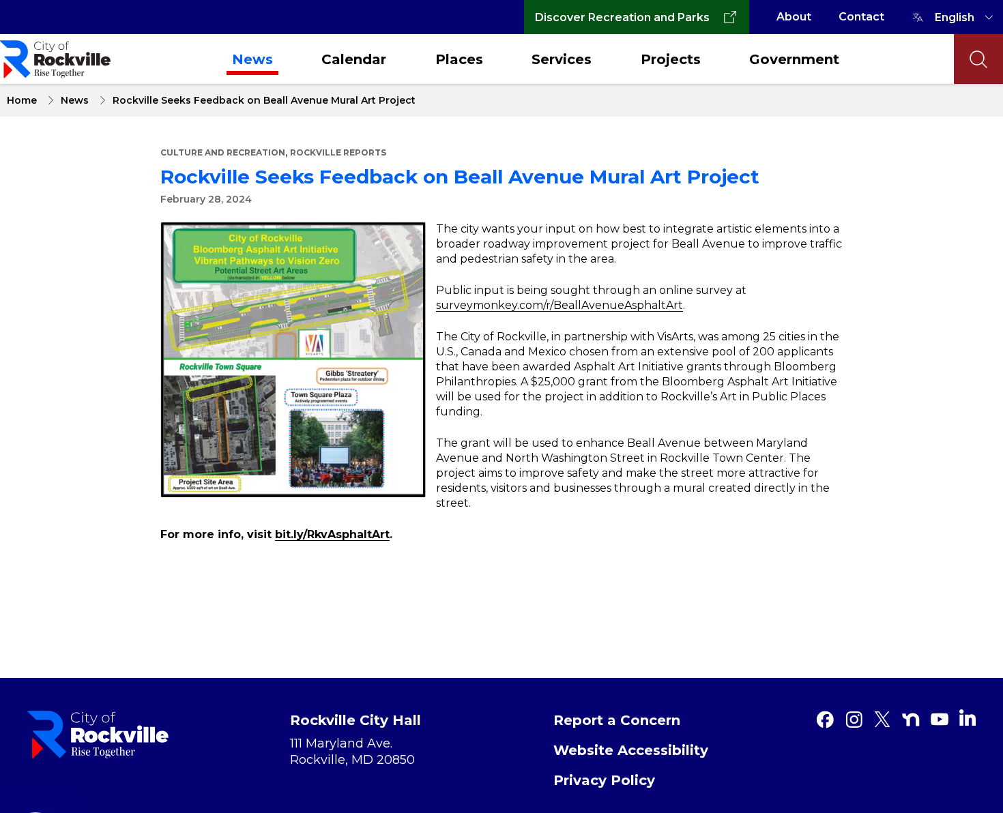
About (793, 16)
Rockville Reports (338, 152)
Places (459, 59)
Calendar (353, 59)
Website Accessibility (630, 750)
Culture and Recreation (222, 152)
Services (562, 59)
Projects (671, 59)
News (252, 59)
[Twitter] (882, 719)
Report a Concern (616, 720)
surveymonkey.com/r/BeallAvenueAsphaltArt (559, 305)
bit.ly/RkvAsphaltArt (332, 534)
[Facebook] (825, 719)
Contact (861, 16)
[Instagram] (853, 719)
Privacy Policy (604, 780)
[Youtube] (939, 719)
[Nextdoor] (911, 719)
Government (794, 59)
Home (22, 100)
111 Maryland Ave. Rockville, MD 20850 (352, 751)
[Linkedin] (967, 717)
